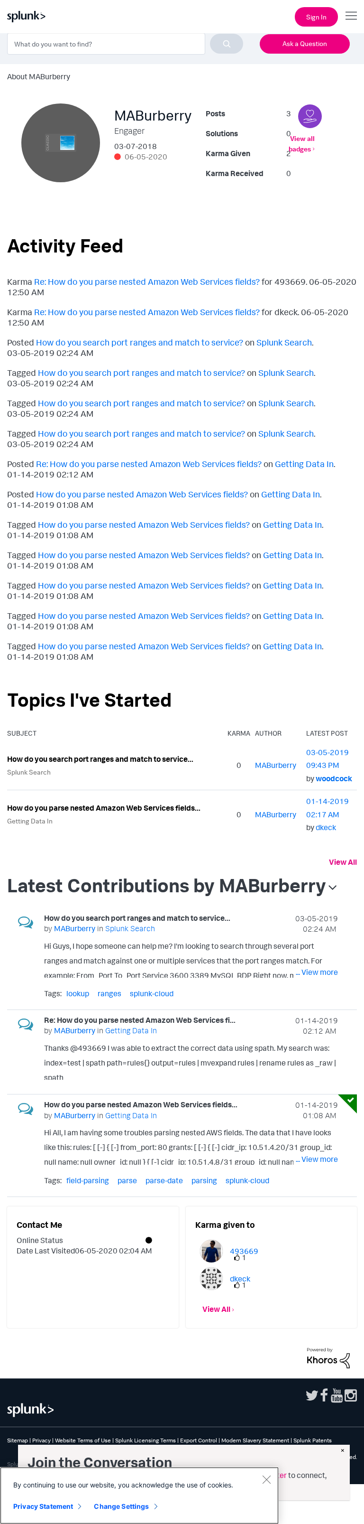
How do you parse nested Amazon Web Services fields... (103, 808)
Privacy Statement (43, 1506)
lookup (77, 993)
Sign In (316, 17)
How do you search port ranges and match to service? (139, 342)
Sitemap (17, 1440)
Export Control (198, 1440)
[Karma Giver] (310, 116)
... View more (317, 972)
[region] (139, 1495)
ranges (109, 993)
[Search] (226, 44)
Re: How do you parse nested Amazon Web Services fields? (147, 281)
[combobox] (125, 44)
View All (343, 862)
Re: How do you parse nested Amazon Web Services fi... (140, 1020)
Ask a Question (304, 43)
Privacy (41, 1440)
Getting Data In (304, 463)
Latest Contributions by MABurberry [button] (166, 885)
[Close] (266, 1479)
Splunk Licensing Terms (145, 1440)
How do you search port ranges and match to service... (100, 759)
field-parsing (87, 1180)
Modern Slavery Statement (255, 1440)
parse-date (164, 1180)
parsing (204, 1180)
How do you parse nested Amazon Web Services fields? (142, 494)
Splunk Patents (312, 1440)
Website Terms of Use (83, 1440)
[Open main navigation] (351, 15)
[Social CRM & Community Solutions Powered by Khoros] (328, 1357)
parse (127, 1180)
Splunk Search (284, 342)
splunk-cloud (151, 993)
